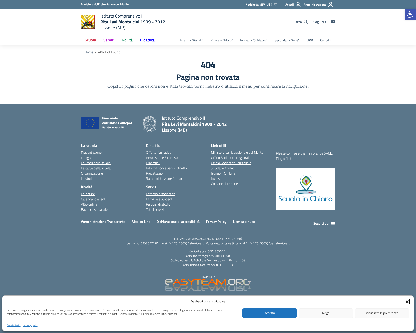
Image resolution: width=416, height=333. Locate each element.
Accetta (269, 312)
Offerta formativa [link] (158, 152)
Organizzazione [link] (92, 173)
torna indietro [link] (207, 86)
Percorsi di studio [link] (158, 204)
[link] (410, 14)
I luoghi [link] (86, 157)
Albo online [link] (89, 204)
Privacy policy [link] (30, 325)
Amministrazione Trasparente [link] (103, 221)
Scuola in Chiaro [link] (222, 168)
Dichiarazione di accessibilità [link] (178, 221)
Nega (326, 312)
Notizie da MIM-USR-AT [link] (261, 4)
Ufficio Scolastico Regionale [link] (230, 157)
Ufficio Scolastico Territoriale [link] (231, 162)
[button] (407, 301)
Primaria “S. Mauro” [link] (253, 40)
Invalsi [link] (215, 178)
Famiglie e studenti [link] (159, 199)
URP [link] (310, 40)
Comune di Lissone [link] (224, 183)
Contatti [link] (325, 40)
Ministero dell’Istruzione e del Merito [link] (237, 152)
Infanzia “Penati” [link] (191, 40)
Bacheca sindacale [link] (94, 209)
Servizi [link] (108, 40)
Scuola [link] (90, 40)
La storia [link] (87, 178)
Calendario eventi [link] (93, 199)
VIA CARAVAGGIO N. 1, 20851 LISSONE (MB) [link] (214, 238)
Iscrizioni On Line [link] (223, 173)
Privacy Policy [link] (216, 221)
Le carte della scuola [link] (95, 168)
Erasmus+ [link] (153, 162)
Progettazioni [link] (155, 173)
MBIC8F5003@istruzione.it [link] (186, 243)
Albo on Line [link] (141, 221)
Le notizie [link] (88, 193)
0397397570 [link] (149, 243)
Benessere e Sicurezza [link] (162, 157)
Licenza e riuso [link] (244, 221)
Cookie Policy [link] (14, 325)
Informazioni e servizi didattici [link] (167, 168)
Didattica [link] (147, 40)
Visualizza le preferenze (382, 312)
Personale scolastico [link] (160, 193)
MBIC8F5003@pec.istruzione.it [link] (270, 243)
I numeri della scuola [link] (95, 162)
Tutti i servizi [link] (155, 209)
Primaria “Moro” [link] (222, 40)
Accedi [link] (289, 4)
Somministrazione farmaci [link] (164, 178)
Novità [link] (127, 40)
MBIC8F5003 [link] (223, 255)
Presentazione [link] (91, 152)
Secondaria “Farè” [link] (287, 40)
